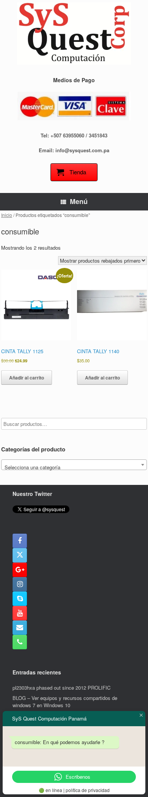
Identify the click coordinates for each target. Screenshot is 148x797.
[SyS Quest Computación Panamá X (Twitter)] (20, 555)
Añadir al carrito (26, 377)
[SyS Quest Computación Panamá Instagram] (20, 584)
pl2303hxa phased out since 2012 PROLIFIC (61, 687)
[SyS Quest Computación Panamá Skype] (20, 598)
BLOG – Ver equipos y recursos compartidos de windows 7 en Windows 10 (65, 701)
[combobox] (74, 464)
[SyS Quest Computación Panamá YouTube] (20, 613)
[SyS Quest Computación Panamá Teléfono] (20, 642)
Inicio (6, 215)
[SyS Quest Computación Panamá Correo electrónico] (20, 627)
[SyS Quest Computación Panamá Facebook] (20, 541)
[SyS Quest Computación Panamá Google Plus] (20, 570)
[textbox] (74, 467)
